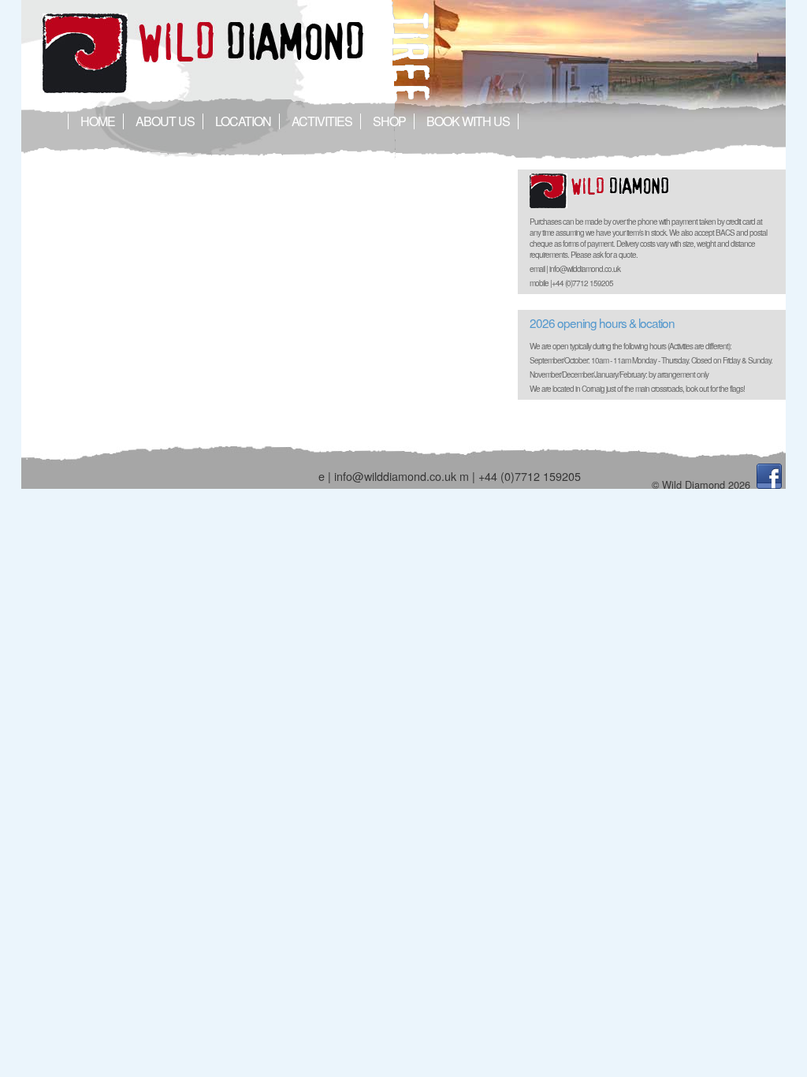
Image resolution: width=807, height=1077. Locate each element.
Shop (389, 121)
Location (243, 121)
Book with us (468, 121)
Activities (322, 121)
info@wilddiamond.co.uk (395, 476)
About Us (165, 121)
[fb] (769, 484)
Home (97, 121)
